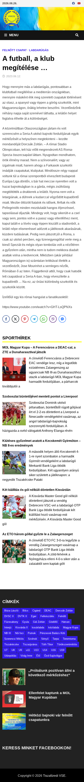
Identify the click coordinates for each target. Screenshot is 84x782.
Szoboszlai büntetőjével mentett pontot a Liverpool (40, 396)
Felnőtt (62, 616)
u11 (28, 650)
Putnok (32, 633)
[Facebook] (74, 3)
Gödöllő (53, 621)
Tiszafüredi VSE (54, 775)
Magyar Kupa (70, 627)
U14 (45, 650)
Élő (38, 655)
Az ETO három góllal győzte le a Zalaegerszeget (37, 534)
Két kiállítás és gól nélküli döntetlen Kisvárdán (36, 489)
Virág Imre (26, 655)
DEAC (47, 610)
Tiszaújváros (30, 644)
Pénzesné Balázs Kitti (52, 633)
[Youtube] (79, 3)
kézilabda (53, 627)
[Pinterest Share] (25, 319)
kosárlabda (38, 627)
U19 (62, 650)
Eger (33, 616)
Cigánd (36, 610)
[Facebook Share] (6, 319)
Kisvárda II (21, 627)
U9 (20, 650)
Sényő (44, 638)
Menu (13, 35)
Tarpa (56, 638)
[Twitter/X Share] (15, 319)
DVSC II (9, 616)
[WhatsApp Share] (43, 319)
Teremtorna (69, 638)
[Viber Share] (53, 319)
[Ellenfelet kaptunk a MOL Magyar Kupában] (14, 693)
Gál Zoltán (39, 621)
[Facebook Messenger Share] (62, 319)
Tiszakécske (11, 644)
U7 (5, 650)
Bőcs (25, 610)
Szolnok (32, 638)
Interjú (7, 627)
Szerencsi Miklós (14, 638)
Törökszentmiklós (67, 644)
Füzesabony (11, 621)
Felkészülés (47, 616)
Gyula (25, 621)
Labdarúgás (38, 50)
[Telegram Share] (34, 319)
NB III (7, 633)
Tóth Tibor (47, 644)
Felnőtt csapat (14, 50)
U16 (53, 650)
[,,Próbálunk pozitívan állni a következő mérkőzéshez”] (13, 670)
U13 (36, 650)
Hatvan (66, 621)
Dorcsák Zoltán (64, 610)
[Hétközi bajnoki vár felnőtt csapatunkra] (14, 715)
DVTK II (22, 616)
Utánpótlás (10, 655)
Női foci (19, 633)
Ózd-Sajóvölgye (53, 655)
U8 (13, 650)
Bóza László (11, 610)
